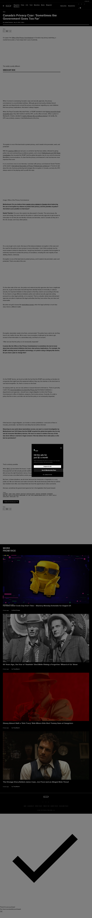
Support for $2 (47, 466)
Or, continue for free (47, 474)
